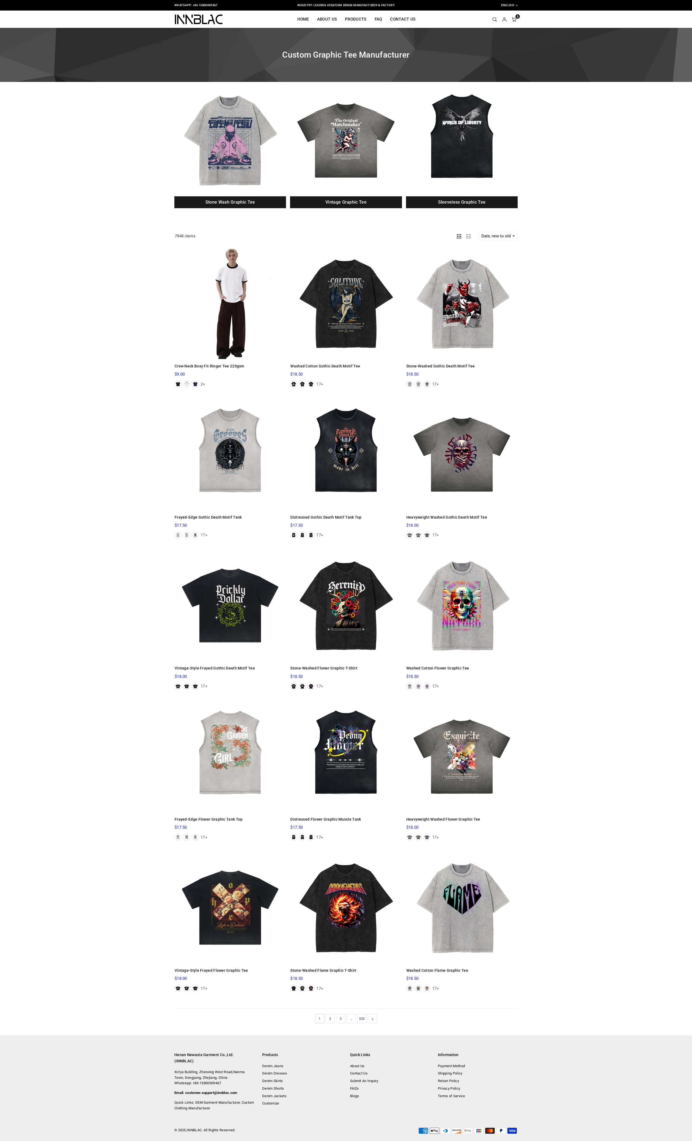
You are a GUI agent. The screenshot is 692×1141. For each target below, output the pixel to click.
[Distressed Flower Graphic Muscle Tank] (345, 756)
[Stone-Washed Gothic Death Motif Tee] (461, 303)
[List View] (468, 236)
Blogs (354, 1096)
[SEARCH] (495, 19)
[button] (522, 149)
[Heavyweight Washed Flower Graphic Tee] (461, 756)
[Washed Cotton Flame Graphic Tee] (461, 907)
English (507, 5)
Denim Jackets (274, 1096)
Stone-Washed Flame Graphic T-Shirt (323, 970)
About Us (327, 19)
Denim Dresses (274, 1073)
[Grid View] (459, 236)
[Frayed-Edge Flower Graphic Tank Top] (230, 756)
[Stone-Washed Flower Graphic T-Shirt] (345, 605)
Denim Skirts (272, 1081)
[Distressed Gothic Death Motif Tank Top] (345, 454)
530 (362, 1019)
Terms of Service (451, 1096)
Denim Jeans (272, 1066)
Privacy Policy (449, 1088)
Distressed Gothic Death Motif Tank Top (325, 517)
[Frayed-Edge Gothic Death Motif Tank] (230, 454)
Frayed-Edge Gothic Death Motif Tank (208, 517)
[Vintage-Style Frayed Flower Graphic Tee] (230, 907)
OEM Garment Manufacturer (217, 1102)
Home (303, 19)
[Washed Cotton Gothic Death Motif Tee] (345, 303)
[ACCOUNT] (504, 19)
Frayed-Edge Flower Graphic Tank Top (209, 819)
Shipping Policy (450, 1073)
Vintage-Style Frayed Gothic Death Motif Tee (215, 668)
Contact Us (402, 19)
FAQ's (354, 1088)
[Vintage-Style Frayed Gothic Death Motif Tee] (230, 605)
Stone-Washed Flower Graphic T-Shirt (323, 668)
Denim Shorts (273, 1088)
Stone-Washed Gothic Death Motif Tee (440, 366)
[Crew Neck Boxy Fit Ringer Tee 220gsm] (230, 303)
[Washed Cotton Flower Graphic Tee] (461, 605)
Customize (270, 1103)
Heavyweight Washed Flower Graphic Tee (443, 819)
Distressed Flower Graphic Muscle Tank (325, 819)
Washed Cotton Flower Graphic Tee (437, 668)
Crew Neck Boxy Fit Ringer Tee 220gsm (209, 366)
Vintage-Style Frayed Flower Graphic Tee (211, 970)
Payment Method (451, 1066)
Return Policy (448, 1081)
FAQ (378, 19)
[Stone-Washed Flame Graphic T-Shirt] (345, 907)
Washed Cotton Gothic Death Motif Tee (325, 366)
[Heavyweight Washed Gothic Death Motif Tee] (461, 454)
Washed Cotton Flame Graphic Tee (437, 970)
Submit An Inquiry (364, 1081)
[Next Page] (372, 1018)
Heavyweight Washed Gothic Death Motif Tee (446, 517)
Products (355, 19)
